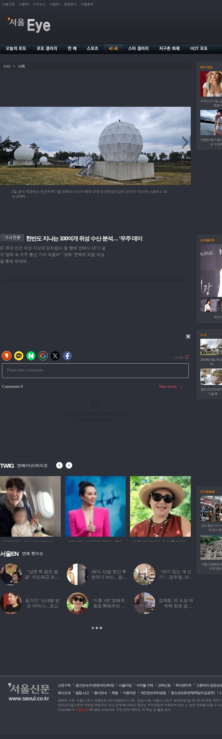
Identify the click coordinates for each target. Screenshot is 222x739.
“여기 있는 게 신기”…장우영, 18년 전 (176, 577)
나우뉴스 (39, 4)
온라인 (101, 685)
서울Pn (24, 4)
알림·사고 (82, 693)
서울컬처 (87, 4)
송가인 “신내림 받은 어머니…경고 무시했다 (42, 606)
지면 (93, 685)
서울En (55, 4)
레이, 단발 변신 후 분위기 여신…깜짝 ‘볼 (109, 577)
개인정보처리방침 (153, 693)
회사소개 (64, 693)
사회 (21, 66)
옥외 (110, 685)
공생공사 (70, 4)
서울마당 (125, 685)
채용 (115, 693)
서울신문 (8, 4)
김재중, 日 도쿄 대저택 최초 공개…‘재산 (176, 606)
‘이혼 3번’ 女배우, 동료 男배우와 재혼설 (109, 606)
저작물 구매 (144, 685)
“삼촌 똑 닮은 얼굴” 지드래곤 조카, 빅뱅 (42, 577)
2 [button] (97, 628)
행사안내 (100, 693)
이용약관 (129, 693)
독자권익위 (183, 685)
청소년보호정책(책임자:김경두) (192, 693)
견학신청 (164, 685)
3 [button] (101, 628)
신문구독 (64, 685)
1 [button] (93, 628)
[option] (97, 597)
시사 (6, 66)
